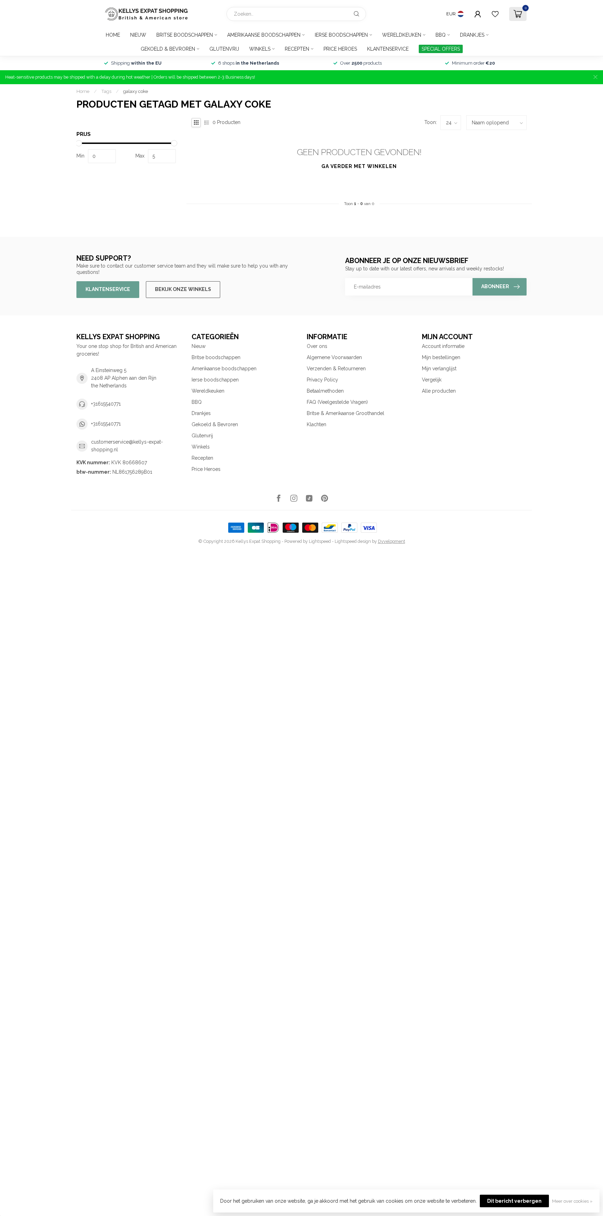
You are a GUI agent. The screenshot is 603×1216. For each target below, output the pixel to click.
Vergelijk (431, 380)
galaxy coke (135, 91)
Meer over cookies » (572, 1201)
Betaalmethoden (325, 391)
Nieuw (138, 35)
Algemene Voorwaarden (334, 357)
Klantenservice (388, 49)
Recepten (297, 49)
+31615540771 (106, 404)
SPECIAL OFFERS (441, 49)
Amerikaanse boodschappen (263, 35)
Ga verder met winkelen (359, 166)
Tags (106, 91)
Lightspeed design (353, 541)
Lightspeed (320, 541)
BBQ (441, 35)
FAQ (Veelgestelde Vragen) (337, 402)
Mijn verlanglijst (439, 368)
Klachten (316, 424)
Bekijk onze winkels (183, 289)
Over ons (317, 346)
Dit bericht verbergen (514, 1201)
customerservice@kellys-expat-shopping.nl (127, 445)
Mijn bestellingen (441, 357)
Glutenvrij (224, 49)
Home (113, 35)
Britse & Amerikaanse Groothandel (345, 413)
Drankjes (472, 35)
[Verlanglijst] (495, 14)
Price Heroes (340, 49)
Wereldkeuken (401, 35)
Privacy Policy (322, 380)
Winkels (259, 49)
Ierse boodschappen (341, 35)
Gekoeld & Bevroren (168, 49)
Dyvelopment (391, 541)
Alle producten (439, 391)
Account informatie (443, 346)
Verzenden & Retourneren (336, 368)
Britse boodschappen (184, 35)
